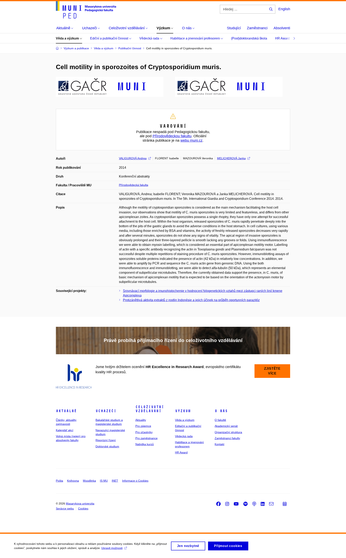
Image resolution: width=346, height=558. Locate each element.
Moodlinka (89, 480)
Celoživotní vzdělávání (149, 409)
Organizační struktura (228, 432)
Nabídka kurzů (144, 444)
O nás (221, 411)
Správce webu (65, 508)
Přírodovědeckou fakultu (172, 136)
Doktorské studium (107, 446)
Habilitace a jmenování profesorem (195, 38)
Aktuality (140, 420)
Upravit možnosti (112, 548)
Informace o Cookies (135, 480)
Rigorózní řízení (106, 440)
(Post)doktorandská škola (249, 38)
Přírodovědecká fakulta (133, 185)
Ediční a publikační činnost (109, 38)
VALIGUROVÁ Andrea (133, 158)
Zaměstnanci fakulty (227, 438)
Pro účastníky (144, 432)
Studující (234, 28)
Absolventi (282, 28)
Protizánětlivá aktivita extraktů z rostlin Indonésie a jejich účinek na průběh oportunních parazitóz (191, 300)
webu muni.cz (191, 140)
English (284, 9)
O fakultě (220, 420)
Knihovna (73, 480)
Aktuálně (66, 411)
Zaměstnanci (257, 28)
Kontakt (219, 444)
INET (115, 480)
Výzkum (183, 411)
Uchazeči (106, 411)
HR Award (283, 38)
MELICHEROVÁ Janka (231, 158)
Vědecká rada (149, 38)
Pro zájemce (143, 426)
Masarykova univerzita (80, 503)
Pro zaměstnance (146, 438)
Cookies (83, 508)
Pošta (59, 480)
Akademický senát (226, 426)
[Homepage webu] (86, 9)
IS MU (104, 480)
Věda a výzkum (68, 38)
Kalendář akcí (64, 430)
